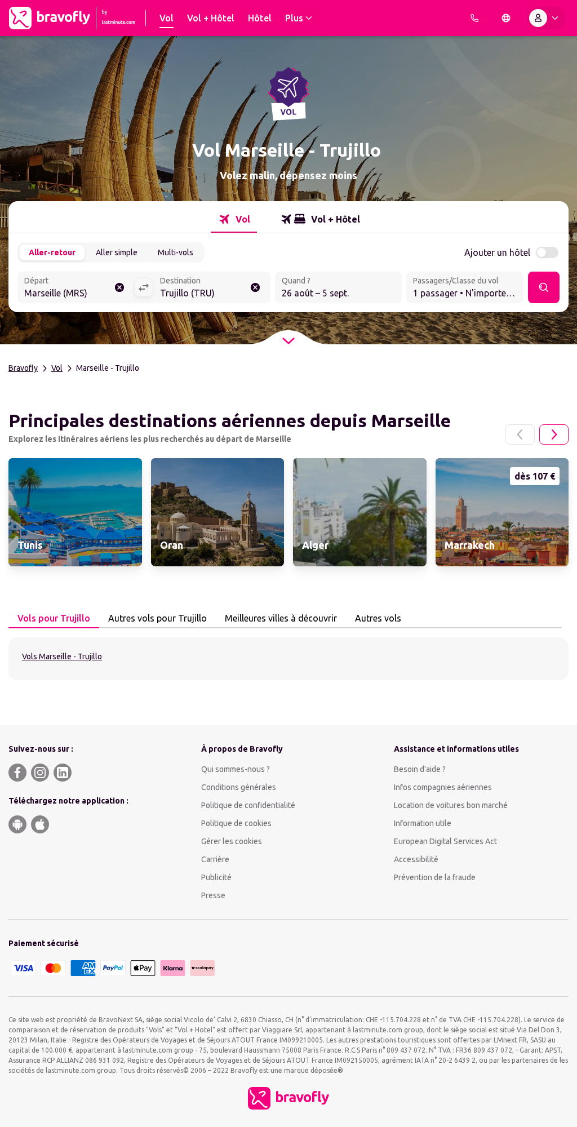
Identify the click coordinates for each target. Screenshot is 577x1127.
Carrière (215, 859)
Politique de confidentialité (248, 805)
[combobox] (75, 288)
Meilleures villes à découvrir (281, 618)
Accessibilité (416, 859)
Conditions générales (238, 787)
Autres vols (378, 618)
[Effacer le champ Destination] (255, 287)
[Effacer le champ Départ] (119, 287)
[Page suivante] (554, 434)
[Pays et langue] (506, 18)
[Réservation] (474, 18)
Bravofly (23, 367)
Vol (57, 367)
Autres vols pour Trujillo (157, 618)
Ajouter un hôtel (497, 252)
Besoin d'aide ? (420, 769)
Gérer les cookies (231, 841)
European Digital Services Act (445, 841)
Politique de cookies (236, 823)
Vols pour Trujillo (53, 618)
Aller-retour (52, 252)
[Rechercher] (544, 287)
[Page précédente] (520, 434)
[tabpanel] (288, 658)
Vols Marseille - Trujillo (62, 656)
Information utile (422, 823)
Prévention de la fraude (435, 877)
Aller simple (116, 252)
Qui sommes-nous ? (235, 769)
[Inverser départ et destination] (144, 287)
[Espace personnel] (546, 18)
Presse (213, 895)
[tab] (233, 219)
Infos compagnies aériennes (443, 787)
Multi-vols (175, 252)
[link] (75, 512)
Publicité (216, 877)
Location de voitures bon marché (451, 805)
